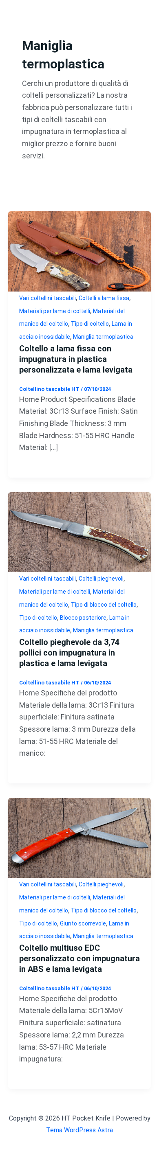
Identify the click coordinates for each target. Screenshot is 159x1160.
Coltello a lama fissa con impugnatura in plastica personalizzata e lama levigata (75, 359)
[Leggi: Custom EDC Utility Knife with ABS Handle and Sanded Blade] (79, 837)
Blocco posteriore (83, 617)
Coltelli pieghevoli (101, 578)
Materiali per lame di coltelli (54, 311)
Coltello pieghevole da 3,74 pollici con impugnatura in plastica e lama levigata (69, 652)
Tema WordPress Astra (79, 1130)
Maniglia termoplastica (103, 336)
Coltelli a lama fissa (104, 298)
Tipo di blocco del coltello (104, 604)
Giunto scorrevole (83, 923)
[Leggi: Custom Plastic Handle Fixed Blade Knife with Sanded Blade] (79, 250)
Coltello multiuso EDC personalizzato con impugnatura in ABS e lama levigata (79, 958)
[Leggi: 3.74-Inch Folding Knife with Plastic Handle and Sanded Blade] (79, 531)
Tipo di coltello (90, 323)
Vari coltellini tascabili (47, 298)
